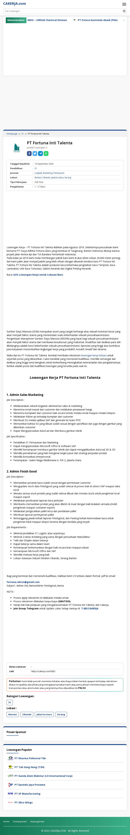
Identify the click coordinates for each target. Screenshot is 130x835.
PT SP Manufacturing (27, 793)
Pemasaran (58, 173)
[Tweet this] (34, 153)
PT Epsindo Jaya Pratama (30, 784)
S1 (36, 168)
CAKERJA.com (14, 3)
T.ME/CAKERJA (90, 608)
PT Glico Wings (24, 802)
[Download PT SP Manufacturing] (11, 793)
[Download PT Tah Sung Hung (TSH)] (11, 766)
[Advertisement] (65, 48)
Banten (38, 177)
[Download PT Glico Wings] (11, 802)
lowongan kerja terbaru (94, 355)
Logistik (38, 173)
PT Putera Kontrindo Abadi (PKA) (85, 20)
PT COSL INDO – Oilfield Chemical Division (29, 20)
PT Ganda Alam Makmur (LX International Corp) (43, 775)
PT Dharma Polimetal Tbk (30, 758)
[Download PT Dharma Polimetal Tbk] (11, 758)
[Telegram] (40, 153)
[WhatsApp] (46, 153)
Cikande (46, 177)
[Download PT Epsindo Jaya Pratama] (11, 784)
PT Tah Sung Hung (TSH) (29, 767)
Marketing (47, 173)
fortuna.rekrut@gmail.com (23, 582)
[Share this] (29, 153)
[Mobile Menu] (124, 4)
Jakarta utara (57, 177)
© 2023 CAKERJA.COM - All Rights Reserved (65, 830)
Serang (67, 177)
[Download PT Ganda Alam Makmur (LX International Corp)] (11, 775)
